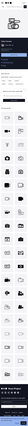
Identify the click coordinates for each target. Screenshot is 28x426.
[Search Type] (3, 6)
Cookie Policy (16, 418)
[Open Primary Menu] (2, 3)
